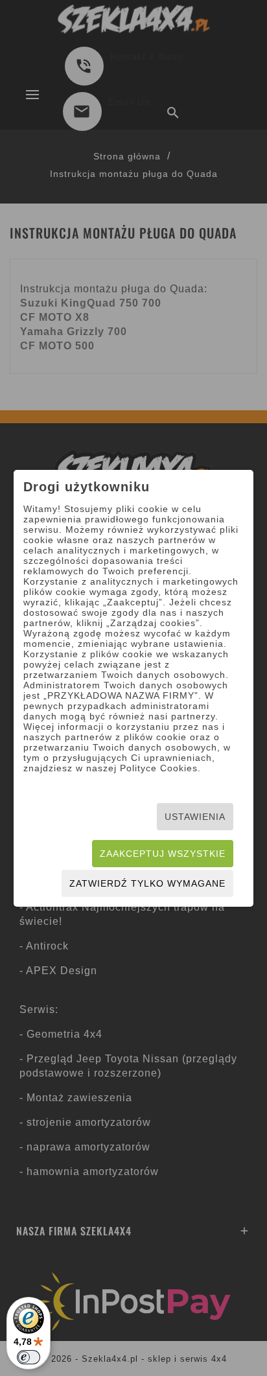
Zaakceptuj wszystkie (163, 853)
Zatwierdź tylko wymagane (147, 883)
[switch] (28, 1357)
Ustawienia (195, 816)
